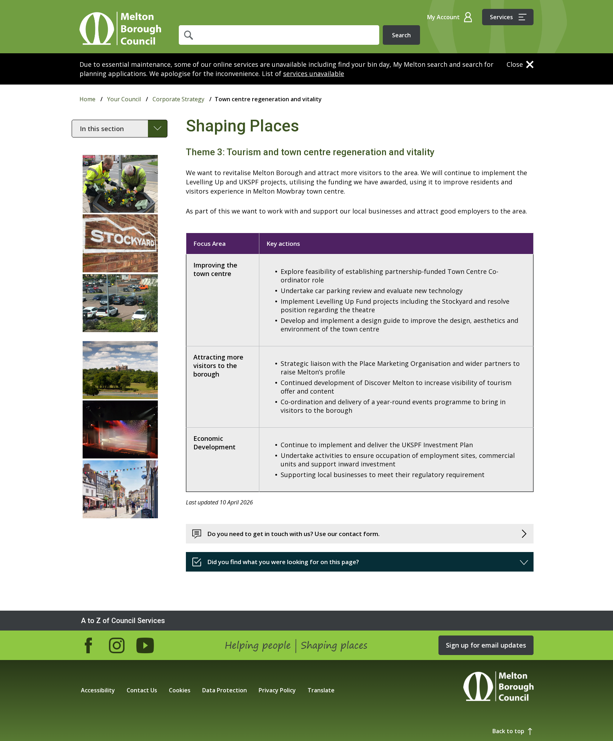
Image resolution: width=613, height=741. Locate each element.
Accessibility (98, 690)
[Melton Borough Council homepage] (498, 687)
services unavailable (313, 73)
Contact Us (142, 690)
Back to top (508, 731)
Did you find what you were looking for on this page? (283, 562)
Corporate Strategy (178, 99)
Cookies (179, 690)
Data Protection (224, 690)
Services (501, 17)
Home (120, 28)
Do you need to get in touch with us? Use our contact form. (293, 534)
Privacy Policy (277, 690)
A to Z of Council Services (123, 620)
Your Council (124, 99)
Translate (321, 690)
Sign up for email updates (486, 645)
